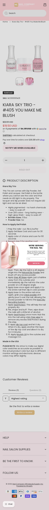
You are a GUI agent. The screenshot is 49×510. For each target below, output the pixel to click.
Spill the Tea (36, 263)
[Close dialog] (46, 243)
